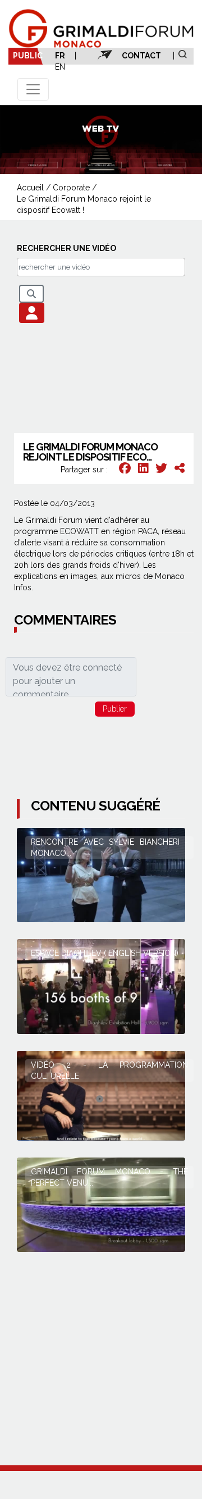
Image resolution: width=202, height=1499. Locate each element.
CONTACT (141, 55)
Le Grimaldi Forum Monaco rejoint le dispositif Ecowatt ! (84, 204)
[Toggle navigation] (33, 89)
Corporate (71, 187)
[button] (31, 313)
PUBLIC (28, 55)
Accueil (30, 187)
